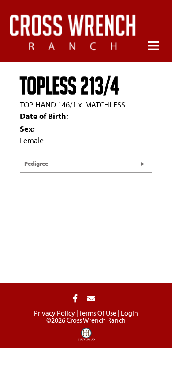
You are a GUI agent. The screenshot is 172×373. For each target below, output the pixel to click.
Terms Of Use (97, 312)
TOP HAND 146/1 (48, 104)
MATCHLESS (105, 104)
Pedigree (36, 163)
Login (129, 312)
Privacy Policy (54, 312)
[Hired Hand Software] (86, 337)
